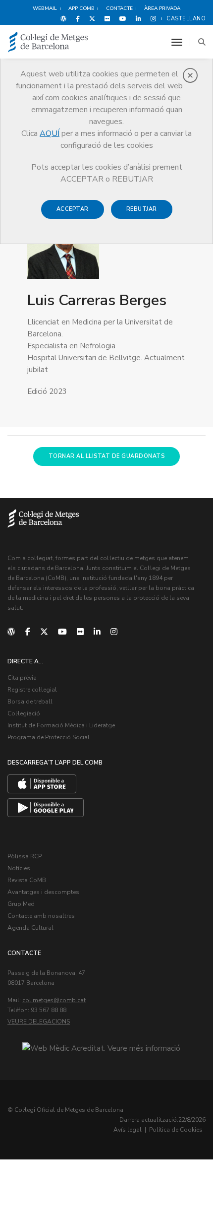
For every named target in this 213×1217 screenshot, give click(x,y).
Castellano (186, 18)
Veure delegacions (38, 1021)
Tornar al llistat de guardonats (107, 456)
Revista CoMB (26, 880)
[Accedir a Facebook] (78, 18)
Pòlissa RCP (24, 856)
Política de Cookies (176, 1130)
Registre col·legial (32, 690)
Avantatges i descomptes (43, 892)
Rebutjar (141, 209)
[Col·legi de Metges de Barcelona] (48, 42)
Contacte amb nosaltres (41, 916)
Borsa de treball (30, 701)
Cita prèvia (22, 678)
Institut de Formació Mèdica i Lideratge (61, 725)
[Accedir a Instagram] (151, 18)
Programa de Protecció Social (48, 737)
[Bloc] (63, 18)
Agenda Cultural (30, 928)
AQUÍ (49, 133)
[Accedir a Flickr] (107, 18)
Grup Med (21, 904)
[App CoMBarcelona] (41, 783)
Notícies (18, 868)
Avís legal (127, 1130)
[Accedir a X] (92, 18)
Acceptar (72, 209)
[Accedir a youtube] (122, 18)
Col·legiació (23, 713)
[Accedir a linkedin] (138, 18)
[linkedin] (97, 632)
